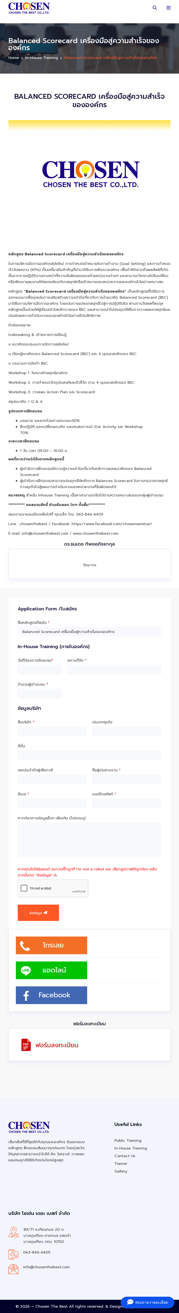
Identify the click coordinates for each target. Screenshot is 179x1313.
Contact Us (124, 1156)
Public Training (127, 1140)
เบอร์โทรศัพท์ (104, 794)
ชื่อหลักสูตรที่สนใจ (34, 623)
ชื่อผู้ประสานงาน (106, 770)
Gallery (120, 1171)
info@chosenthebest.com (46, 1267)
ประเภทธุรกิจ (102, 722)
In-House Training (41, 58)
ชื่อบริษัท (26, 722)
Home (13, 58)
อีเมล (23, 794)
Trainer (120, 1163)
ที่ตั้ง (21, 746)
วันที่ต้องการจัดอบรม (35, 660)
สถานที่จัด (77, 660)
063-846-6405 (36, 1252)
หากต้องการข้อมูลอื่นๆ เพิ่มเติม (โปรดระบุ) (52, 818)
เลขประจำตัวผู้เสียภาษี (35, 770)
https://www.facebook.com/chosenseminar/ (112, 524)
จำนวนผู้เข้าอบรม (33, 684)
